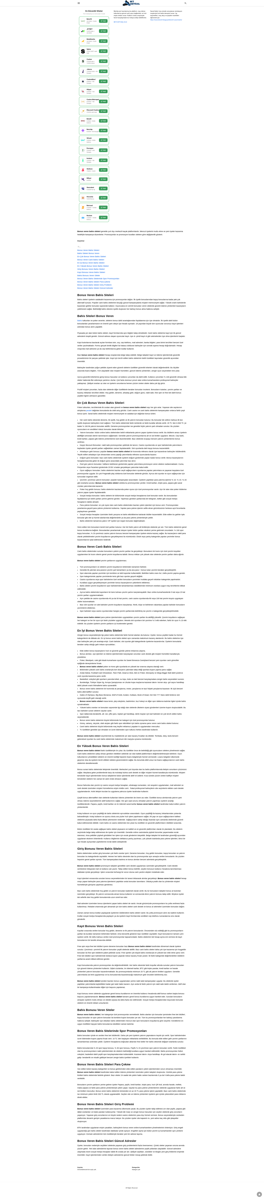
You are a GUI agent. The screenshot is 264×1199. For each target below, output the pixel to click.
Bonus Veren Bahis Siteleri (88, 250)
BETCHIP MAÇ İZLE (120, 22)
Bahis (79, 321)
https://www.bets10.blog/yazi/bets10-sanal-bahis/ (166, 20)
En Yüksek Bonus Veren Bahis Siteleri (93, 266)
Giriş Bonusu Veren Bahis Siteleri (91, 269)
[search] (185, 3)
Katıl (104, 21)
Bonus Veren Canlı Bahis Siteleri (90, 260)
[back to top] (259, 1194)
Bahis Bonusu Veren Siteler (88, 275)
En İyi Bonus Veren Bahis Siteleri (90, 263)
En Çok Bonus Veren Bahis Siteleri (91, 257)
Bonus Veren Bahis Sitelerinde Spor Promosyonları (98, 279)
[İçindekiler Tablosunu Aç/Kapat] (78, 247)
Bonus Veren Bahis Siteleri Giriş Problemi (94, 285)
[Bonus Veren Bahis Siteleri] (131, 3)
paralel (89, 410)
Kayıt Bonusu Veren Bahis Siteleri (91, 272)
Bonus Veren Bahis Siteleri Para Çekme (93, 282)
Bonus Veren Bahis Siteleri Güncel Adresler (95, 288)
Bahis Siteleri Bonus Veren (88, 253)
